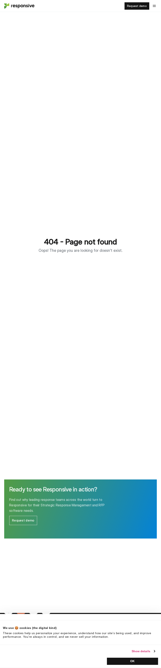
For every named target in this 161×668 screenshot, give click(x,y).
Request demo (137, 6)
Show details (141, 651)
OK (132, 661)
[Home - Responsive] (19, 6)
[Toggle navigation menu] (154, 5)
